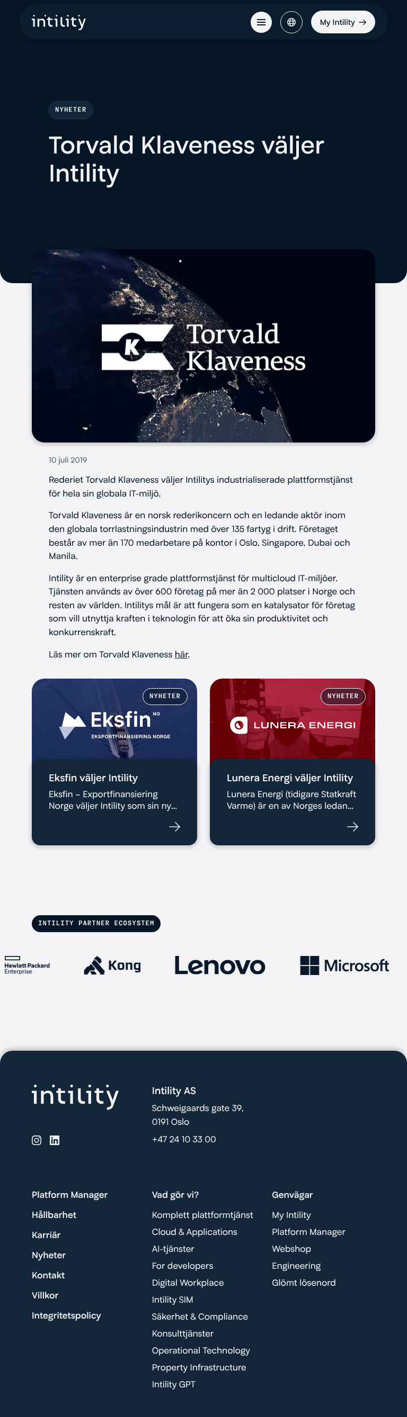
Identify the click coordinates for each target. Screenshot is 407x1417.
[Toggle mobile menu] (261, 22)
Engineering (296, 1266)
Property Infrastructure (199, 1367)
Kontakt (48, 1275)
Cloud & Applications (194, 1232)
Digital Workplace (188, 1283)
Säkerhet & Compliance (200, 1317)
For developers (183, 1266)
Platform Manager (70, 1195)
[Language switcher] (291, 22)
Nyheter (49, 1255)
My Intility (291, 1215)
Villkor (45, 1295)
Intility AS (174, 1091)
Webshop (291, 1249)
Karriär (46, 1235)
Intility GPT (174, 1384)
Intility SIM (172, 1300)
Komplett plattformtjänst (202, 1215)
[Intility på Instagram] (36, 1140)
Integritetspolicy (66, 1316)
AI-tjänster (173, 1249)
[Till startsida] (59, 25)
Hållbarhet (54, 1215)
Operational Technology (201, 1351)
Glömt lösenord (303, 1283)
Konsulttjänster (183, 1334)
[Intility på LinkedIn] (54, 1140)
